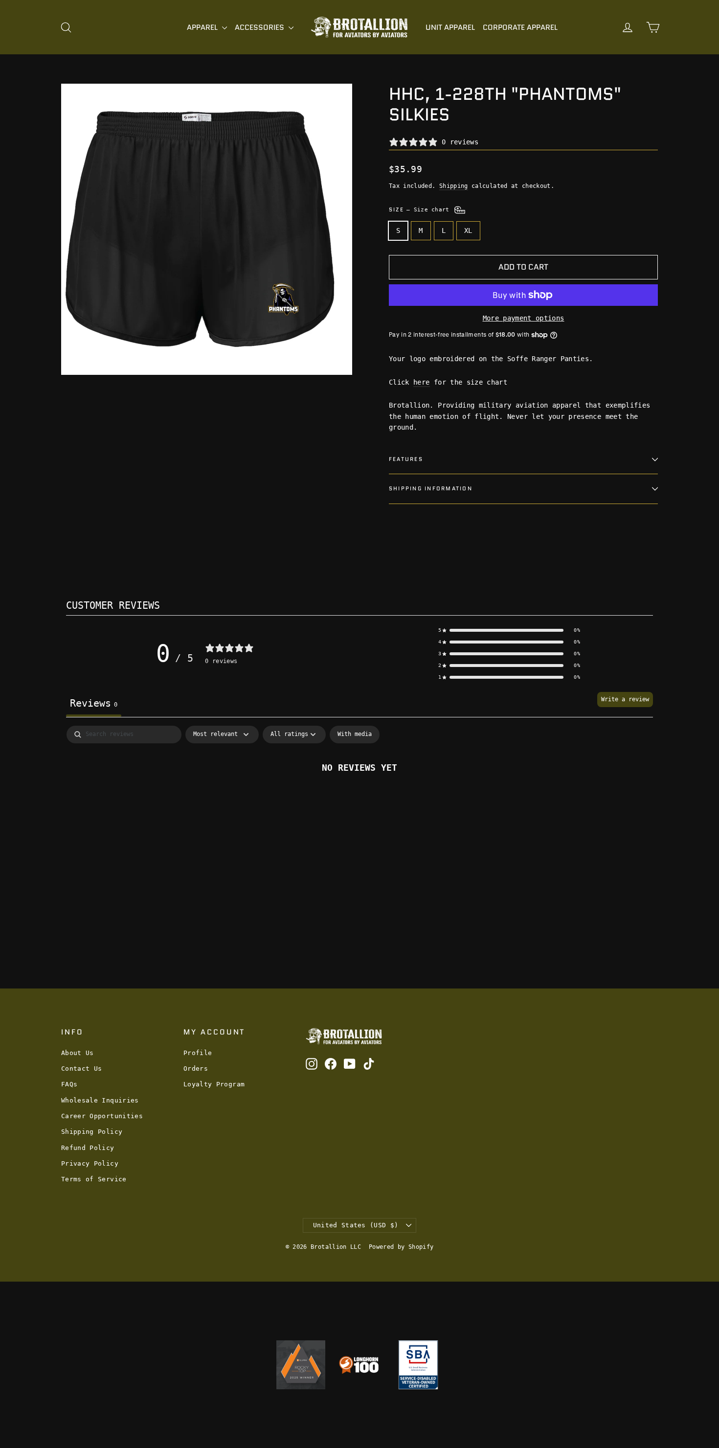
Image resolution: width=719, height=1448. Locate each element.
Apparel (203, 27)
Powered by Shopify (401, 1246)
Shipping (453, 186)
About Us (77, 1053)
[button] (509, 630)
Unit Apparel (450, 27)
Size (421, 209)
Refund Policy (87, 1147)
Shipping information (430, 488)
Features (406, 459)
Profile (197, 1053)
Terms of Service (94, 1179)
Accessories (260, 27)
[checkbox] (355, 734)
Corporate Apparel (520, 27)
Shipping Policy (91, 1131)
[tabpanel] (359, 799)
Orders (195, 1068)
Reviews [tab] (93, 703)
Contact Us (81, 1068)
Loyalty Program (214, 1084)
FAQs (69, 1084)
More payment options (523, 318)
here (421, 382)
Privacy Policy (89, 1163)
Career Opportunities (102, 1116)
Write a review (625, 699)
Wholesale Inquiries (100, 1100)
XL (468, 230)
